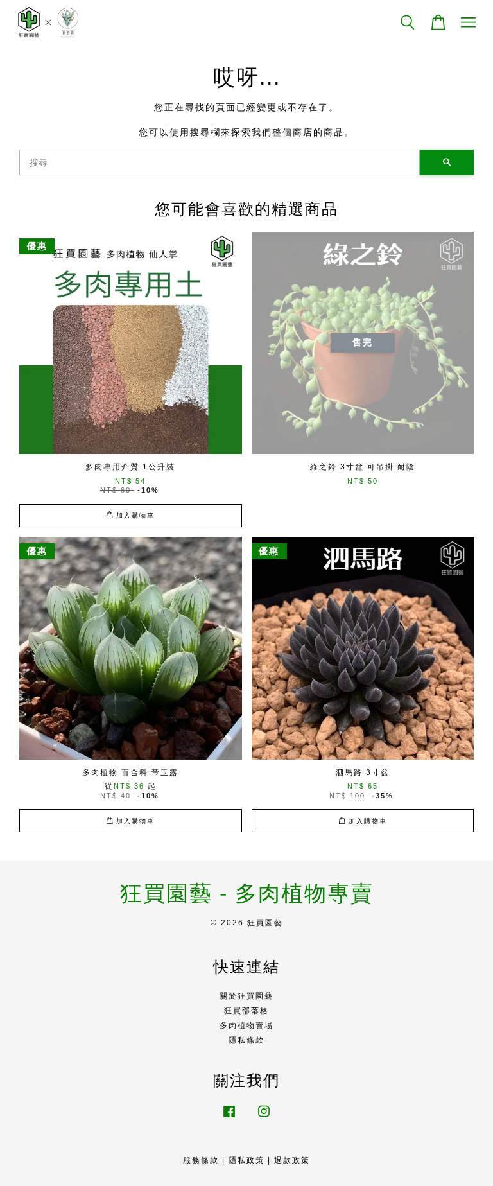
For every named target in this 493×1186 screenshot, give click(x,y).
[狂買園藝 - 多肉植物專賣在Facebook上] (229, 1117)
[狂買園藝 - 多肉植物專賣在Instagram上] (264, 1117)
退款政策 (292, 1160)
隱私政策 (246, 1160)
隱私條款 (246, 1040)
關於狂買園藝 (246, 995)
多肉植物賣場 (246, 1025)
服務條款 (201, 1160)
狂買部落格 (246, 1010)
